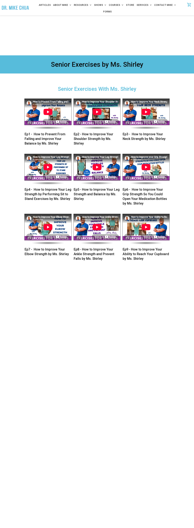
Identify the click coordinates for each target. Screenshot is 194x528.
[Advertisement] (97, 35)
